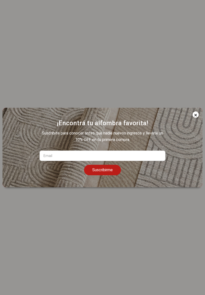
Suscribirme (102, 170)
